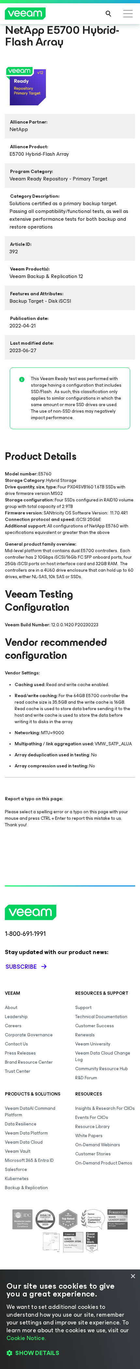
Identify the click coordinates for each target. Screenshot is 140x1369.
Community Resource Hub (101, 1068)
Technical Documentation (101, 1016)
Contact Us (16, 1044)
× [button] (132, 1276)
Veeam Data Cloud (24, 1142)
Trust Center (17, 1071)
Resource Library (92, 1126)
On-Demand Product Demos (103, 1163)
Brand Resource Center (29, 1062)
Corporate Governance (29, 1035)
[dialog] (70, 1319)
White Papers (89, 1135)
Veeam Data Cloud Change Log (102, 1056)
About (11, 1007)
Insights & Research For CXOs (105, 1108)
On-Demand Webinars (97, 1145)
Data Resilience (20, 1124)
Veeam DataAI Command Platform (30, 1112)
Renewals (85, 1035)
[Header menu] (128, 14)
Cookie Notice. (26, 1338)
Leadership (16, 1016)
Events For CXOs (91, 1117)
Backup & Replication (26, 1187)
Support (83, 1007)
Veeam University (92, 1044)
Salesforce (16, 1169)
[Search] (108, 14)
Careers (13, 1026)
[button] (70, 1353)
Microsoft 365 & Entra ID (29, 1160)
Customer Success (94, 1026)
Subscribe (21, 967)
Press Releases (20, 1053)
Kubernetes (17, 1178)
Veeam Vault (17, 1151)
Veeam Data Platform (26, 1133)
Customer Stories (93, 1154)
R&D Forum (86, 1078)
